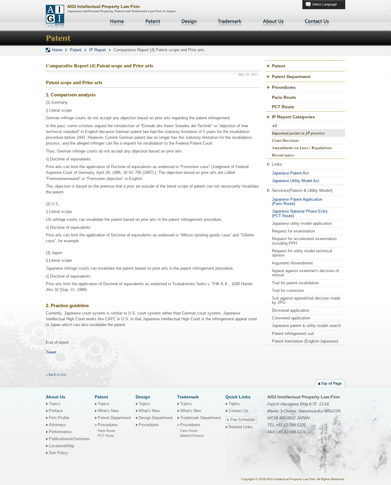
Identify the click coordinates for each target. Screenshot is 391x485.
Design (189, 21)
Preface (56, 411)
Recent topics (283, 155)
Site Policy (58, 453)
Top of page (330, 382)
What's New (108, 411)
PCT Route (283, 106)
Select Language (324, 4)
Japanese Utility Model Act (295, 180)
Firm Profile (59, 418)
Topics (54, 404)
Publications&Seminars (69, 439)
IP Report (97, 50)
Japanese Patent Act (290, 173)
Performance (60, 432)
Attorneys (57, 425)
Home (117, 21)
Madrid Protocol (191, 435)
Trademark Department (200, 418)
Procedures (149, 425)
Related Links (240, 427)
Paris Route (284, 97)
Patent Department (291, 76)
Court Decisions (285, 140)
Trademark (229, 21)
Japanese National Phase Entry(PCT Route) (300, 213)
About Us (273, 21)
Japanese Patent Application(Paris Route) (297, 201)
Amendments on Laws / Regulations (302, 147)
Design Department (156, 418)
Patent (153, 21)
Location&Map (61, 446)
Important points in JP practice (298, 133)
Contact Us (317, 21)
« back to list (56, 374)
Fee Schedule (242, 420)
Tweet (51, 352)
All (274, 125)
